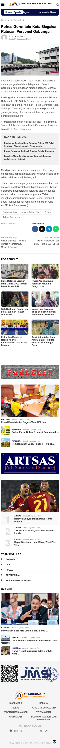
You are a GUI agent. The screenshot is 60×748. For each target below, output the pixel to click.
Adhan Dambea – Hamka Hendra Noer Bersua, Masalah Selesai (13, 242)
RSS (46, 730)
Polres (47, 212)
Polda (9, 569)
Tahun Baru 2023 (11, 217)
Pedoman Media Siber (16, 712)
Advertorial (13, 575)
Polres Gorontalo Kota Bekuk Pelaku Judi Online (46, 240)
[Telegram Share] (49, 229)
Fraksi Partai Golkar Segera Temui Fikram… (24, 422)
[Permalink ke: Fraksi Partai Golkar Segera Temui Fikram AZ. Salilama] (30, 401)
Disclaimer (15, 703)
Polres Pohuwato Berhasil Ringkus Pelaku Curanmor (29, 150)
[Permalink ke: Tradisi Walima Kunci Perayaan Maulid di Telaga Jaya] (45, 271)
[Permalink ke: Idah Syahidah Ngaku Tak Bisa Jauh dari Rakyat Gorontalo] (14, 299)
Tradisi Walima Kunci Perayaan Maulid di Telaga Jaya (43, 283)
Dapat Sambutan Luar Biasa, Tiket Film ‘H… (35, 543)
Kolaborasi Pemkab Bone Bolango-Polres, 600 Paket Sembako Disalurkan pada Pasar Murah (29, 145)
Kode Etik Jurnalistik (44, 707)
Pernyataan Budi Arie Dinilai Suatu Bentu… (24, 630)
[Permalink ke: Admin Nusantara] (4, 37)
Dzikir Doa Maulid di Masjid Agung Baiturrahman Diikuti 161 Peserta (14, 341)
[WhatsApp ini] (56, 229)
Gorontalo (12, 559)
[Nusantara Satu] (30, 4)
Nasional (5, 628)
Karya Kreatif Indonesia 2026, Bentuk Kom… (32, 652)
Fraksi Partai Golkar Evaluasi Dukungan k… (35, 432)
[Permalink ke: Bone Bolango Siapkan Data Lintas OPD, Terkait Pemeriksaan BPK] (14, 271)
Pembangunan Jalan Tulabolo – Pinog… (33, 443)
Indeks (15, 707)
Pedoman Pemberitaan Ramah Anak (43, 718)
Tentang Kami (43, 712)
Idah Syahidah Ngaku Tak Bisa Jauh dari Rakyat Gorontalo (14, 311)
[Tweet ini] (42, 229)
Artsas (17, 516)
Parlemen (5, 419)
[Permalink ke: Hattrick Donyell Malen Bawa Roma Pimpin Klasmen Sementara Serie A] (30, 496)
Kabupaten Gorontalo (18, 580)
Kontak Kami (15, 716)
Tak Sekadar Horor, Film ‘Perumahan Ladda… (34, 531)
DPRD (8, 564)
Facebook (17, 730)
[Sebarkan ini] (35, 229)
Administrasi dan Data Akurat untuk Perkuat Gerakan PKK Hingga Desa (43, 341)
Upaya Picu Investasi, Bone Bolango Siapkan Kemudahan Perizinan (44, 311)
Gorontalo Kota (10, 212)
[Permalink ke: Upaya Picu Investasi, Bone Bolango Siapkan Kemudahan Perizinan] (45, 299)
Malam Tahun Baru (31, 212)
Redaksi (43, 703)
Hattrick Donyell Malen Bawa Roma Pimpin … (33, 520)
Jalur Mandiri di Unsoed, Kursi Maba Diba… (35, 640)
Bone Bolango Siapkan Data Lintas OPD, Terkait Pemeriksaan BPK (14, 283)
